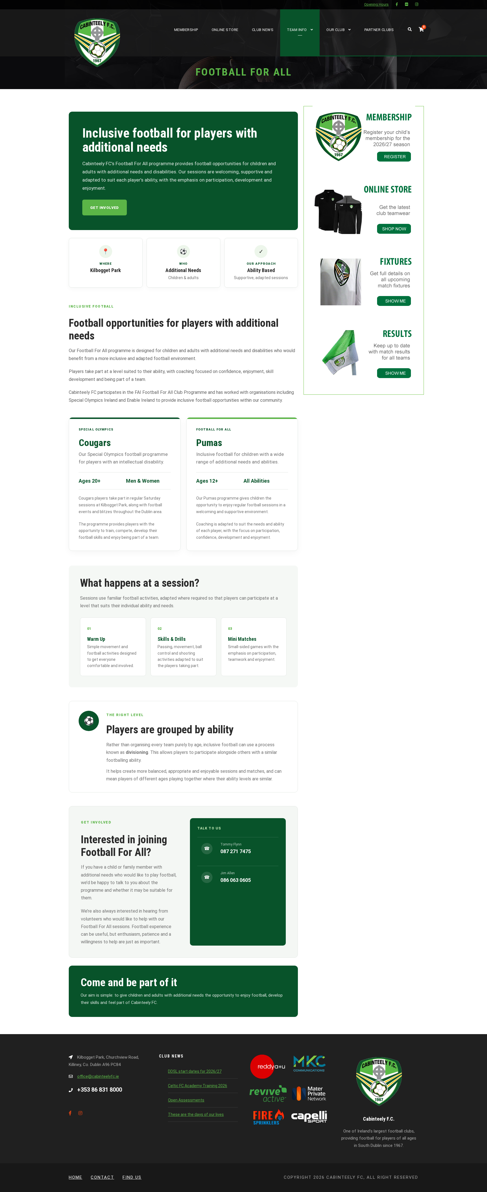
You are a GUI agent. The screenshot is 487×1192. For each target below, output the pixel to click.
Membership (186, 30)
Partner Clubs (379, 30)
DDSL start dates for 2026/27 (195, 1071)
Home (75, 1177)
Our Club (335, 30)
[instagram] (416, 4)
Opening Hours (376, 4)
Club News (263, 30)
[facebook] (397, 4)
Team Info (297, 30)
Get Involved (104, 208)
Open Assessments (186, 1100)
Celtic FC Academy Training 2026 (197, 1085)
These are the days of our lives (196, 1114)
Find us (132, 1177)
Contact (102, 1177)
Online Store (225, 30)
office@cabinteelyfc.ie (98, 1076)
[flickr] (406, 4)
